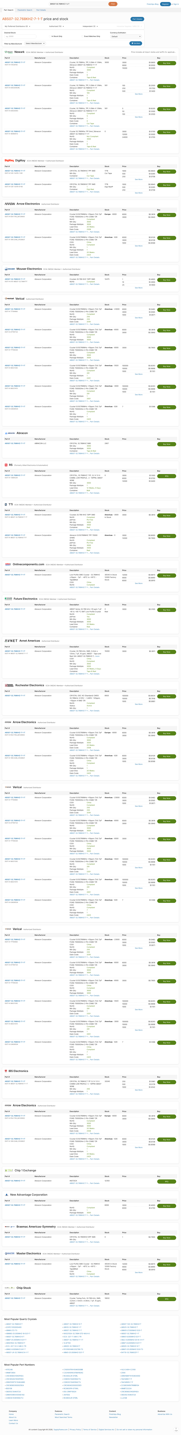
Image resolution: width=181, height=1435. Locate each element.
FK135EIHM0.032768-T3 (73, 1349)
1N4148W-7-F (126, 1379)
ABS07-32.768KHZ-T (14, 1324)
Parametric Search (62, 1414)
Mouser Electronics (48, 268)
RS (28, 464)
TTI (30, 504)
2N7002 (67, 1395)
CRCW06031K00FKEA (130, 1392)
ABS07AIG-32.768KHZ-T (15, 1343)
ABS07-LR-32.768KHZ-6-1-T (17, 1352)
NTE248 (9, 1369)
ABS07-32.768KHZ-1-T (130, 1333)
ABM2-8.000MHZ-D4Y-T (16, 1349)
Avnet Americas (39, 640)
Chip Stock (24, 1287)
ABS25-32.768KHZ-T (129, 1327)
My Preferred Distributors (16, 26)
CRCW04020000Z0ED (72, 1385)
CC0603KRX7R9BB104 (130, 1385)
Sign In (176, 4)
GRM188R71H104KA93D (130, 1376)
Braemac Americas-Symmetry (55, 1226)
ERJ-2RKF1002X (70, 1392)
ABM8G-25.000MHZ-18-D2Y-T (18, 1333)
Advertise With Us (165, 1414)
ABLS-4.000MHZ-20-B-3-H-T (132, 1340)
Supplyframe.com (61, 1429)
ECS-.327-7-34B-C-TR (72, 1337)
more (97, 656)
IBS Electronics (18, 1071)
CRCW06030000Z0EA (15, 1385)
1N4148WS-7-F (127, 1382)
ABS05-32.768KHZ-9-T (130, 1346)
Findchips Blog (152, 4)
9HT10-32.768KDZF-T (130, 1352)
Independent (89, 26)
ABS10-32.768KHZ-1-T (72, 1327)
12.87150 (67, 1343)
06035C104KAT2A (128, 1395)
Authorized (55, 26)
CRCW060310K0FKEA (14, 1376)
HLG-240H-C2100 (128, 1369)
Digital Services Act (106, 1429)
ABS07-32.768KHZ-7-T (73, 1330)
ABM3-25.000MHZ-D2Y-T (74, 1352)
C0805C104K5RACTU (72, 1379)
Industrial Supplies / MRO (128, 26)
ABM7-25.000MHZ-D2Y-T (16, 1340)
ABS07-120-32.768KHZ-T (131, 1324)
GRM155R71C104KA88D (15, 1382)
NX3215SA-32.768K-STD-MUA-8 (77, 1333)
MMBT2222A (126, 1388)
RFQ (166, 476)
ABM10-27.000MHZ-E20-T (131, 1330)
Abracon (22, 433)
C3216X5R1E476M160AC (73, 1373)
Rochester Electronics (49, 685)
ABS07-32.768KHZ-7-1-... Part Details (84, 80)
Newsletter (113, 1417)
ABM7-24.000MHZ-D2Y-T (131, 1343)
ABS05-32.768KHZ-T (72, 1346)
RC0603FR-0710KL (71, 1388)
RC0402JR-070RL (71, 1376)
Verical (29, 298)
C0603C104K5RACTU (72, 1382)
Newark (38, 51)
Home (11, 1414)
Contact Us (13, 1423)
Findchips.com (9, 4)
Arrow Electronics (37, 203)
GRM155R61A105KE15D (15, 1395)
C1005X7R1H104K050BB (73, 1369)
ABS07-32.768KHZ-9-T (73, 1324)
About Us (12, 1417)
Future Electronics (44, 598)
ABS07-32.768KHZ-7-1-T (15, 62)
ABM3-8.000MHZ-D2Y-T (131, 1337)
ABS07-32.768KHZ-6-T (15, 1337)
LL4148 (124, 1398)
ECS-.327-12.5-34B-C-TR (16, 1346)
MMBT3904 (10, 1373)
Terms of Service (90, 1429)
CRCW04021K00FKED (15, 1379)
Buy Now (166, 63)
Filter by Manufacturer (13, 44)
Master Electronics (48, 1253)
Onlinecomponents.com (47, 564)
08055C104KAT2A (13, 1392)
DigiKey (39, 160)
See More (138, 94)
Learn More (13, 1420)
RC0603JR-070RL (71, 1398)
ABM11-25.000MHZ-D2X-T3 (132, 1349)
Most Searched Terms (63, 1417)
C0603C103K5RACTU (14, 1398)
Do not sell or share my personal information (134, 1429)
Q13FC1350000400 (13, 1327)
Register (165, 4)
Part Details (137, 19)
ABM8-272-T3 (11, 1330)
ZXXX (123, 1373)
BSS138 (9, 1388)
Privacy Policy (75, 1429)
